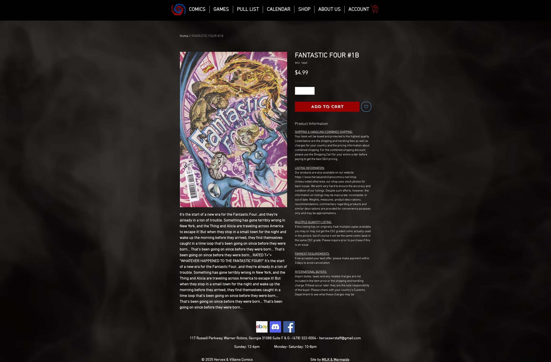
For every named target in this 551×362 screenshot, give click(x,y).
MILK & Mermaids (335, 360)
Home (184, 36)
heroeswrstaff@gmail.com (340, 338)
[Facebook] (289, 327)
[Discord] (275, 327)
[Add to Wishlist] (366, 107)
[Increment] (311, 91)
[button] (375, 9)
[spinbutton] (305, 91)
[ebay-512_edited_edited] (262, 327)
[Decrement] (298, 91)
